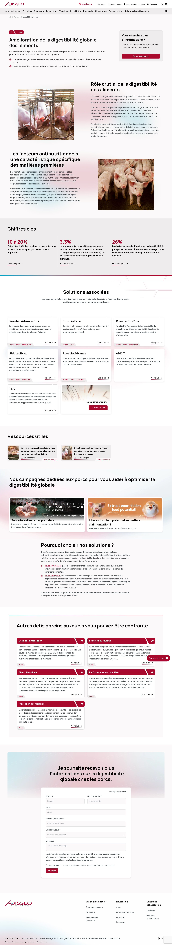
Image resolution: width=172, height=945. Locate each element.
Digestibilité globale (29, 17)
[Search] (166, 11)
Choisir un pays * (53, 830)
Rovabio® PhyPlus (53, 575)
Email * (49, 807)
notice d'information (83, 860)
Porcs (16, 17)
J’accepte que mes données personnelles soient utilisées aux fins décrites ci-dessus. (81, 865)
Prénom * (50, 796)
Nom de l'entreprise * (55, 818)
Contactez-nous (114, 4)
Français (153, 4)
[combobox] (154, 4)
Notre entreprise (12, 11)
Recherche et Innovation (95, 11)
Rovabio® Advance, (53, 565)
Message (50, 841)
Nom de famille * (94, 796)
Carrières (101, 4)
